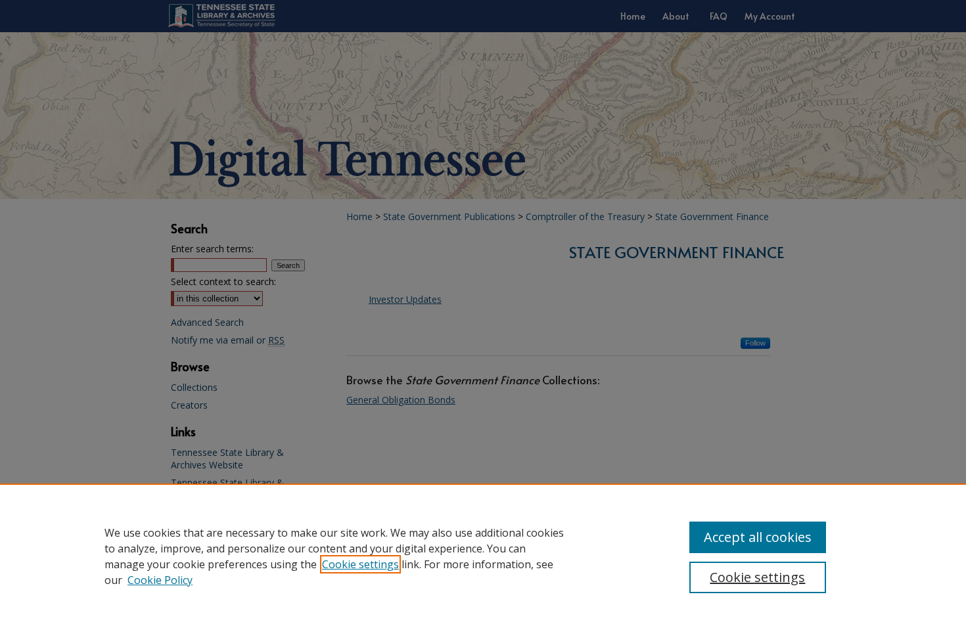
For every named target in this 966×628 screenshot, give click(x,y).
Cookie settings (360, 564)
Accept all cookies (758, 537)
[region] (483, 555)
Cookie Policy (160, 580)
